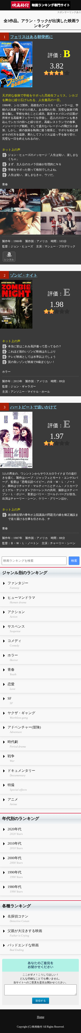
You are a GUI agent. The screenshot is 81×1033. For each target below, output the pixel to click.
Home (40, 1017)
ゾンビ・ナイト (23, 275)
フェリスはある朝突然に (31, 37)
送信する (40, 1000)
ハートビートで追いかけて (33, 407)
